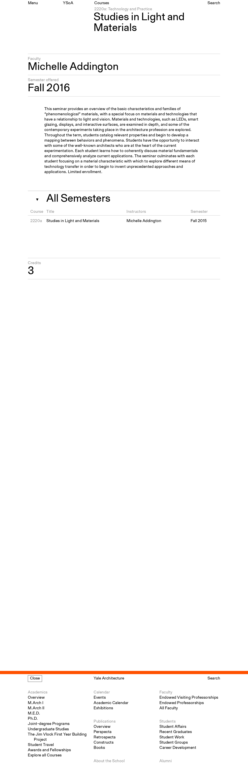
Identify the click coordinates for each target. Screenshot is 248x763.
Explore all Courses (45, 755)
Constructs (104, 743)
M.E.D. (34, 713)
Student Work (171, 737)
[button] (36, 198)
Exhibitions (103, 708)
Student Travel (41, 745)
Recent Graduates (175, 732)
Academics (38, 692)
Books (99, 748)
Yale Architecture (109, 678)
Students (167, 722)
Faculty (165, 692)
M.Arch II (36, 708)
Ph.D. (33, 719)
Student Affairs (172, 727)
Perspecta (103, 732)
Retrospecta (105, 737)
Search (214, 3)
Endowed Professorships (181, 703)
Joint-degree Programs (49, 724)
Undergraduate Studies (48, 729)
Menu (33, 3)
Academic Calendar (111, 703)
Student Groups (173, 743)
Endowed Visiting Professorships (188, 698)
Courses (101, 3)
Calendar (102, 692)
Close (35, 678)
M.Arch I (35, 703)
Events (100, 698)
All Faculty (168, 708)
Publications (105, 722)
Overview (36, 698)
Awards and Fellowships (49, 750)
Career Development (177, 748)
